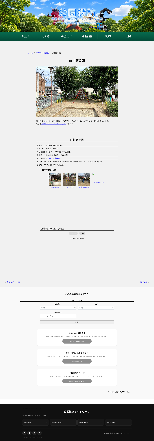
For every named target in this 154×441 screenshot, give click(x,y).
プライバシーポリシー (126, 433)
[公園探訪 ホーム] (77, 16)
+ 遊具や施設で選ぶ (77, 361)
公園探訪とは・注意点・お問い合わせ (111, 433)
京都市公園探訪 (83, 422)
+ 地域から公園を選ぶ (77, 341)
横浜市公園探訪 (111, 422)
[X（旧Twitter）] (24, 433)
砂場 (82, 233)
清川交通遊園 (54, 158)
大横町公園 (143, 282)
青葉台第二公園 (13, 282)
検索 (77, 322)
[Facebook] (29, 433)
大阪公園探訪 (27, 422)
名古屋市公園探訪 (56, 422)
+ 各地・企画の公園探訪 (77, 381)
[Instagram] (34, 433)
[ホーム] (39, 433)
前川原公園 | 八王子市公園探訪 (53, 123)
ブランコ (73, 233)
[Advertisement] (77, 207)
